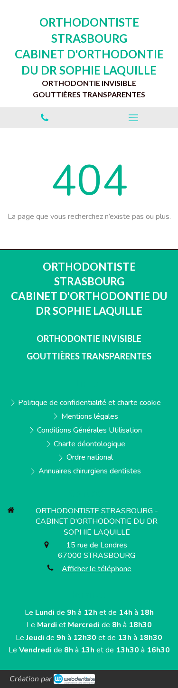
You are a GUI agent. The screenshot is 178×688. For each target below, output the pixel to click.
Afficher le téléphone (96, 569)
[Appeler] (44, 117)
